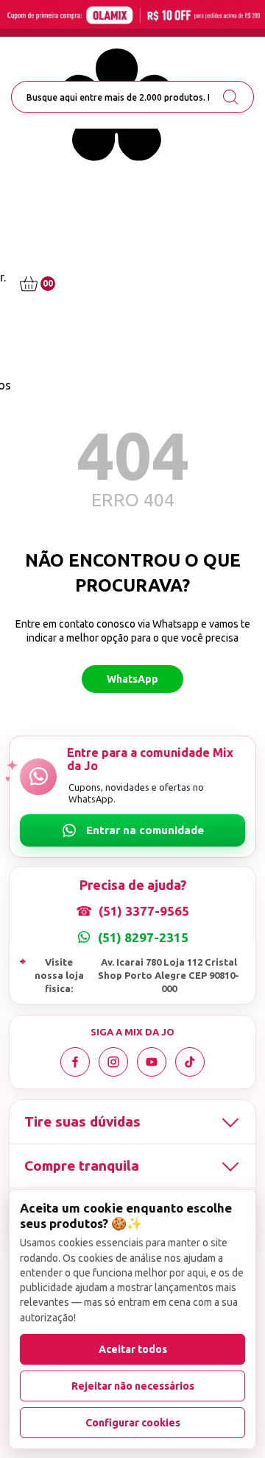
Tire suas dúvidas (82, 1121)
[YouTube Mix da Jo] (151, 1062)
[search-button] (230, 97)
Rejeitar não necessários (132, 1386)
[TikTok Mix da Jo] (190, 1062)
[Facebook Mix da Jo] (75, 1062)
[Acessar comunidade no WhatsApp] (132, 830)
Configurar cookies (132, 1423)
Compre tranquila (81, 1165)
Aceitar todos (133, 1349)
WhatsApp (132, 679)
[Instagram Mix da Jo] (113, 1062)
